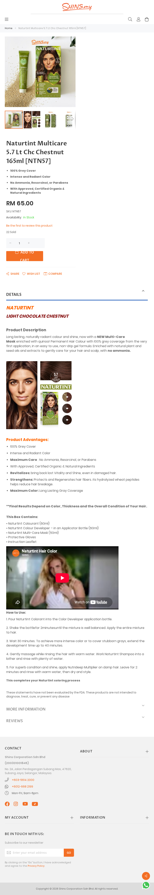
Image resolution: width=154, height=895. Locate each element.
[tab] (77, 295)
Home (8, 28)
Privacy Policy (36, 866)
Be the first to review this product (29, 226)
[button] (32, 119)
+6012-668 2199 (22, 787)
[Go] (69, 853)
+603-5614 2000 (23, 780)
